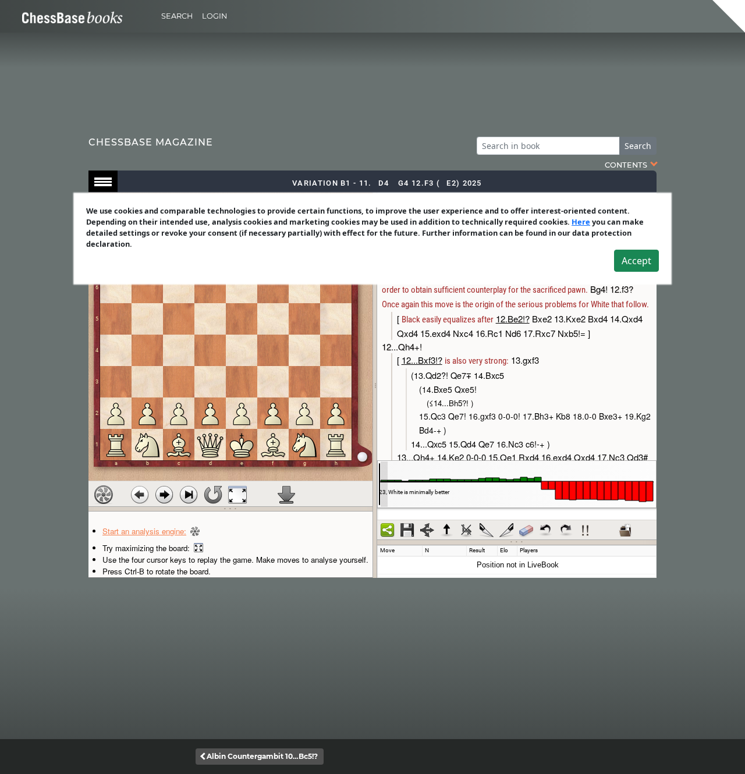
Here (581, 221)
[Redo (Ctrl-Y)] (566, 530)
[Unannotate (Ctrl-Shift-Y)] (526, 530)
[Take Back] (139, 494)
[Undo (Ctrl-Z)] (546, 530)
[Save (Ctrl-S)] (407, 530)
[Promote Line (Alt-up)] (447, 530)
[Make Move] (164, 494)
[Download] (286, 494)
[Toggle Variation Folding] (427, 530)
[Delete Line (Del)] (467, 530)
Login (214, 16)
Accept (636, 260)
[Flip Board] (213, 494)
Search (177, 16)
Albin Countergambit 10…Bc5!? (262, 756)
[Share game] (388, 530)
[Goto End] (188, 494)
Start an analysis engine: (144, 531)
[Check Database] (625, 530)
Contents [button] (627, 165)
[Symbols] (586, 530)
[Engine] (103, 494)
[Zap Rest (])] (506, 530)
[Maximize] (237, 494)
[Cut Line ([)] (487, 530)
